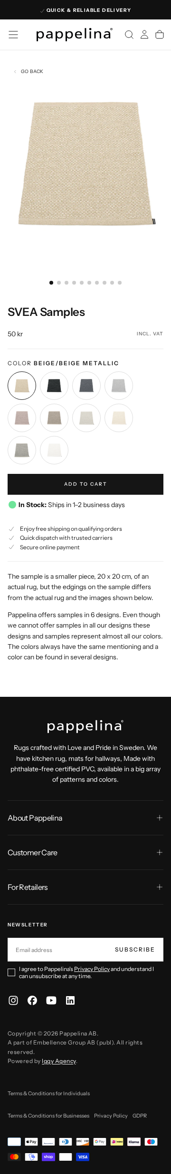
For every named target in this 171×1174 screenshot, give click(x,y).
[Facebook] (32, 1000)
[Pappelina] (86, 727)
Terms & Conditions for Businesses (48, 1115)
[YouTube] (51, 1000)
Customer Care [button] (32, 852)
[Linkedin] (70, 1000)
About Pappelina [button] (35, 818)
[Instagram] (13, 1000)
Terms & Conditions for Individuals (49, 1093)
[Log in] (144, 34)
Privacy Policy (92, 968)
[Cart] (159, 34)
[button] (13, 34)
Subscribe (135, 949)
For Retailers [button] (28, 887)
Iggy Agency (59, 1060)
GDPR (140, 1115)
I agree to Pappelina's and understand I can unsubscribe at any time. (86, 972)
